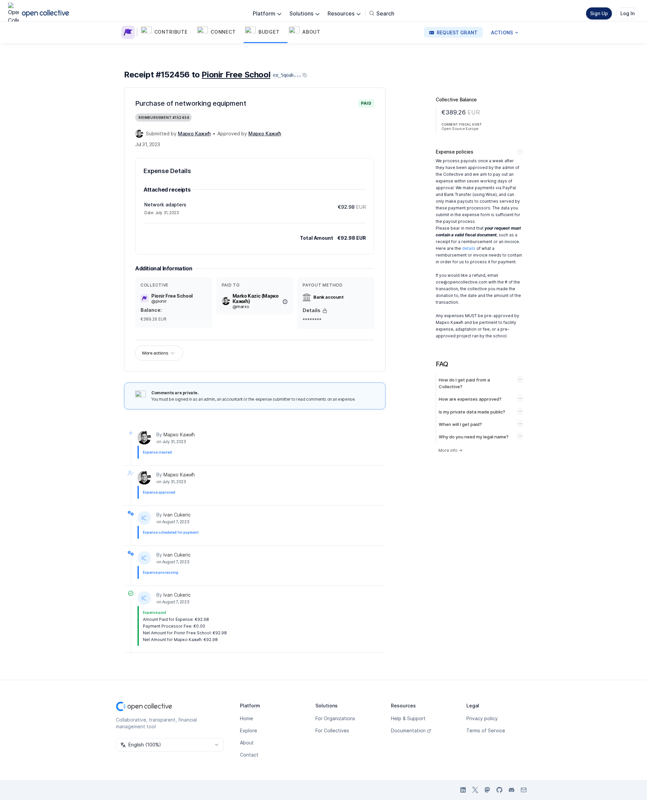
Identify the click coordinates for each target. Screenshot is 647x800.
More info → (450, 450)
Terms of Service (485, 730)
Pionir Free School (236, 74)
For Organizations (335, 718)
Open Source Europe (460, 128)
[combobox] (170, 745)
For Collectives (332, 730)
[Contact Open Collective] (523, 790)
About (247, 742)
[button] (168, 32)
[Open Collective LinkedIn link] (463, 790)
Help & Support (408, 718)
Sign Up (599, 13)
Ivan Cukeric (177, 515)
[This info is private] (324, 310)
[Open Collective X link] (475, 790)
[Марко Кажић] (139, 134)
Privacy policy (482, 718)
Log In (627, 13)
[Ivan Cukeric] (144, 518)
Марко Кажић (179, 434)
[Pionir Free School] (129, 32)
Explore (248, 730)
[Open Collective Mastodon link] (487, 790)
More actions (155, 353)
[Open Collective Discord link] (511, 790)
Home (246, 718)
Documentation (408, 730)
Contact (249, 755)
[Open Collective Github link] (499, 790)
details (468, 248)
